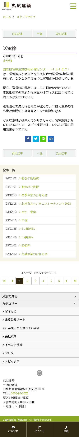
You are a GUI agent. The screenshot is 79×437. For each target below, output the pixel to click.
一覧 (39, 33)
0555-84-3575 (19, 393)
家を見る (10, 311)
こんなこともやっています (22, 328)
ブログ (9, 353)
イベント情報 (13, 344)
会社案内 (10, 336)
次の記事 (61, 33)
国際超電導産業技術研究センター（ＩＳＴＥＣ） (36, 69)
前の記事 (17, 33)
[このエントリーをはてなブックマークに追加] (51, 139)
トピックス (12, 361)
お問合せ (13, 431)
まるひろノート (15, 319)
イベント (40, 431)
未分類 (7, 60)
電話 (65, 431)
